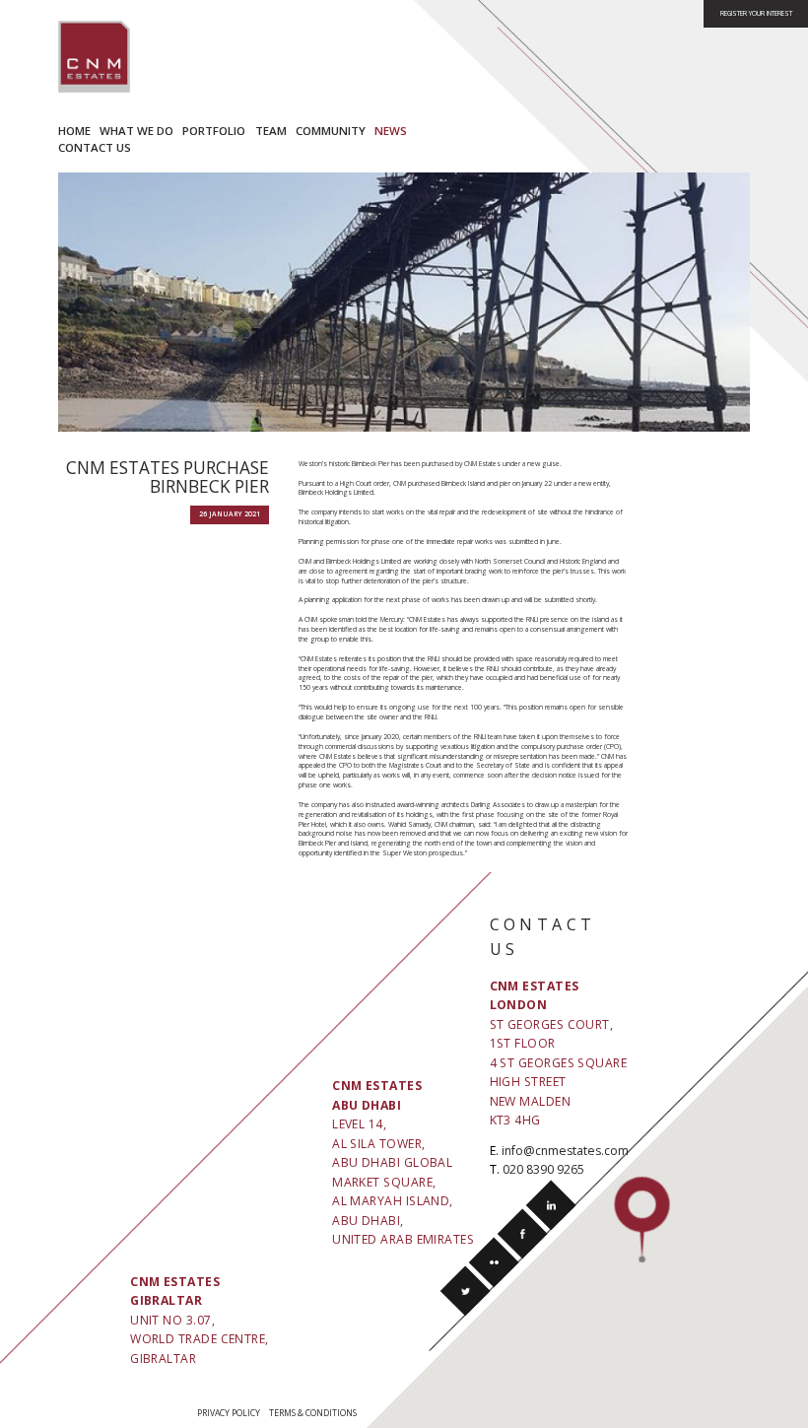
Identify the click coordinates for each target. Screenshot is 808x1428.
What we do (136, 130)
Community (331, 130)
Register (756, 13)
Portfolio (213, 130)
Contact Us (94, 147)
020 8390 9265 (543, 1169)
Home (74, 130)
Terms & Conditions (313, 1413)
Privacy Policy (228, 1413)
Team (271, 130)
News (390, 130)
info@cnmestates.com (565, 1150)
